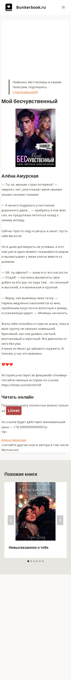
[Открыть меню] (63, 7)
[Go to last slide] (11, 520)
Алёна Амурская (13, 440)
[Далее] (60, 520)
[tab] (28, 561)
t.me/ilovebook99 (25, 92)
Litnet (14, 410)
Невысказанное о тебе (28, 547)
